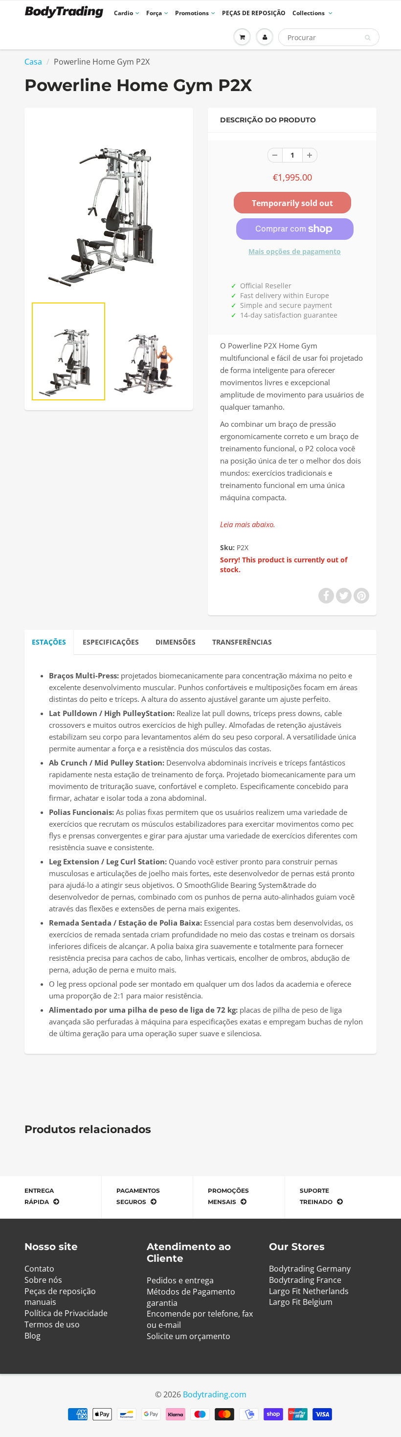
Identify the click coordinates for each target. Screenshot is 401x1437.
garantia (162, 1303)
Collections (309, 13)
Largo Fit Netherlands (309, 1291)
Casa (33, 61)
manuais (40, 1302)
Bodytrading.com (214, 1394)
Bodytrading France (305, 1280)
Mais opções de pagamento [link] (294, 251)
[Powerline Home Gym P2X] (109, 206)
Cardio (123, 13)
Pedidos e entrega (180, 1280)
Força (154, 13)
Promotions (192, 13)
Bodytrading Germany (310, 1268)
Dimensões (176, 642)
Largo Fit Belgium (301, 1302)
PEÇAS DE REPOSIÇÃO (254, 13)
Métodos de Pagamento (191, 1291)
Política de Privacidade (66, 1313)
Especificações (111, 642)
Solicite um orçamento (188, 1336)
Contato (39, 1268)
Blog (32, 1335)
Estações (49, 642)
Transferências (242, 642)
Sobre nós (43, 1280)
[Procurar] (367, 38)
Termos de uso (52, 1324)
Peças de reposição (60, 1291)
